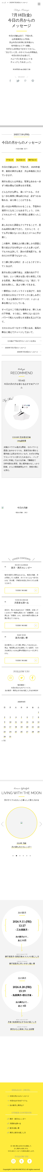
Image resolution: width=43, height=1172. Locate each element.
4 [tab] (23, 853)
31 (10, 736)
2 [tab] (16, 853)
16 (5, 727)
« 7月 (4, 741)
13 (27, 722)
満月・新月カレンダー (18, 1119)
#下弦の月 (9, 160)
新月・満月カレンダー (21, 568)
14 (33, 722)
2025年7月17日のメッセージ (14, 348)
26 (21, 732)
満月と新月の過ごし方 (18, 1133)
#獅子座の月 (32, 160)
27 (27, 732)
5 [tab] (27, 853)
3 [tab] (20, 853)
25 (16, 732)
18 (16, 727)
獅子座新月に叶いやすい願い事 (22, 964)
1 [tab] (13, 853)
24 (10, 732)
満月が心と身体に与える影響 (22, 1029)
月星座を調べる (21, 603)
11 (16, 722)
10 (10, 722)
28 (33, 732)
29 (38, 732)
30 (5, 736)
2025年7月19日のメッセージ (28, 352)
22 (38, 727)
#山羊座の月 (21, 160)
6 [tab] (30, 853)
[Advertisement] (21, 104)
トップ (4, 2)
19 (21, 727)
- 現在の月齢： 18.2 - (21, 512)
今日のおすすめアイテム (18, 1101)
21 (33, 727)
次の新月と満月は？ (17, 1105)
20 (27, 727)
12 (21, 722)
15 (38, 722)
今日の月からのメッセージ (19, 1096)
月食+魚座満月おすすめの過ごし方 (22, 1022)
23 (5, 732)
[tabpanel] (21, 829)
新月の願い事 (21, 638)
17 (10, 727)
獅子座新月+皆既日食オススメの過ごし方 (22, 957)
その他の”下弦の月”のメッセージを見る (21, 341)
